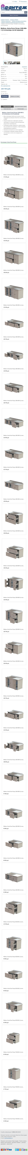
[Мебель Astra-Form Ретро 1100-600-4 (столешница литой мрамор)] (14, 584)
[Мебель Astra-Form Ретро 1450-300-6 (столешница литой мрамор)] (14, 323)
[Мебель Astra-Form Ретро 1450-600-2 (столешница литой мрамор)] (14, 256)
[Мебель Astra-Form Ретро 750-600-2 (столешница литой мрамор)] (14, 1038)
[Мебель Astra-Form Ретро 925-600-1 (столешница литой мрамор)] (14, 943)
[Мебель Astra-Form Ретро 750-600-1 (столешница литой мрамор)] (14, 1073)
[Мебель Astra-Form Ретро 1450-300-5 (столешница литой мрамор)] (14, 355)
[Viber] (24, 1149)
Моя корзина (24, 1)
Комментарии (21, 108)
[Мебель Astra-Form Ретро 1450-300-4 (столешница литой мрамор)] (14, 387)
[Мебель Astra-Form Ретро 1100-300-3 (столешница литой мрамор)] (14, 812)
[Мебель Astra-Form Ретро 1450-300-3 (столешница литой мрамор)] (14, 421)
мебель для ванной (6, 1142)
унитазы (23, 1142)
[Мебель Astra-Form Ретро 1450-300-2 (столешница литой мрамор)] (14, 453)
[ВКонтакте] (18, 1149)
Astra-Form (24, 66)
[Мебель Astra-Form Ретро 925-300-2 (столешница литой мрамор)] (14, 975)
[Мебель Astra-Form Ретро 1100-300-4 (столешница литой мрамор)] (14, 778)
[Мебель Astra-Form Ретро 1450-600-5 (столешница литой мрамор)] (14, 161)
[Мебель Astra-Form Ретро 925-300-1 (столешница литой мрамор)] (14, 1006)
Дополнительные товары (21, 106)
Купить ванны (22, 1141)
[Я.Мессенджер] (16, 1149)
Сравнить (5, 99)
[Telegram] (22, 1149)
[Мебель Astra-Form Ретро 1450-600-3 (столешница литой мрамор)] (14, 225)
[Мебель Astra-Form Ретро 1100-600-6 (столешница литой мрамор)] (14, 517)
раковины (3, 1144)
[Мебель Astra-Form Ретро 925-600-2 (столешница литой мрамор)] (14, 908)
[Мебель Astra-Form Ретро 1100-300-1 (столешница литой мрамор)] (14, 876)
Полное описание (7, 106)
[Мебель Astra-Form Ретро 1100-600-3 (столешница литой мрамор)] (14, 615)
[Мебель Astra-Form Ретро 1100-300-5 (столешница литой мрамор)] (14, 746)
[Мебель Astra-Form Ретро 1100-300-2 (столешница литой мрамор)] (14, 844)
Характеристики (7, 108)
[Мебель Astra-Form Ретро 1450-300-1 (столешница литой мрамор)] (14, 485)
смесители (9, 1144)
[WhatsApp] (26, 1149)
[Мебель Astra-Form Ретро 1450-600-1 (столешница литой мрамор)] (14, 291)
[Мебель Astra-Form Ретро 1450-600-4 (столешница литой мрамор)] (14, 193)
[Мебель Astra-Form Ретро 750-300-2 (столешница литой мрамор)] (14, 1105)
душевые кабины (16, 1142)
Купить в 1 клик (15, 96)
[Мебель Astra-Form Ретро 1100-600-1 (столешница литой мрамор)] (14, 682)
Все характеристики (5, 85)
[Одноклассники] (20, 1149)
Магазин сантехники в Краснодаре (9, 1141)
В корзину (4, 96)
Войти (15, 1)
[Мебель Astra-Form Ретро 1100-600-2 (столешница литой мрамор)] (14, 647)
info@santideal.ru (8, 1138)
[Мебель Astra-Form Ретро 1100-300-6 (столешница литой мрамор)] (14, 714)
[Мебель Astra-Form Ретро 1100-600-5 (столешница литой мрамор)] (14, 552)
